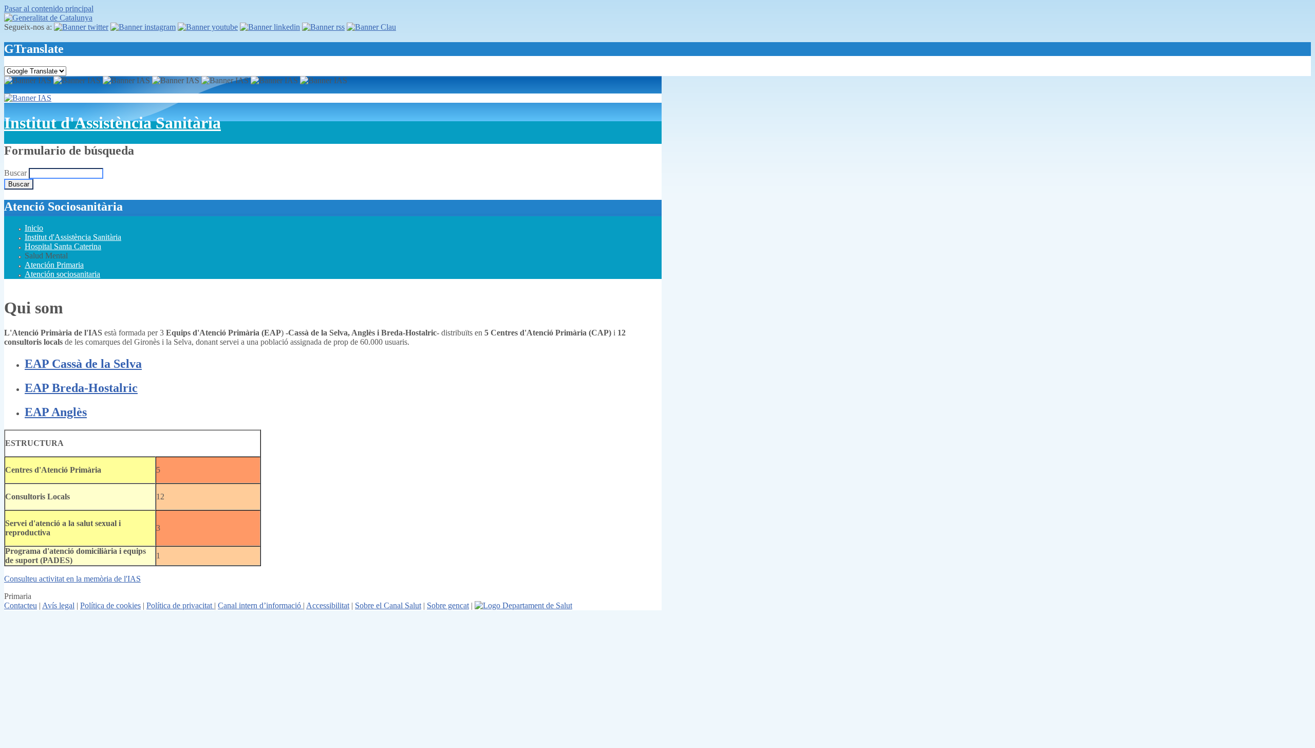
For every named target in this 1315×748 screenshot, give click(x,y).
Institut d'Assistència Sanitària (112, 123)
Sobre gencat (448, 605)
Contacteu (20, 605)
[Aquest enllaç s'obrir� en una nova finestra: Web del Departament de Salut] (523, 605)
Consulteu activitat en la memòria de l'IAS (72, 578)
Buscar (16, 173)
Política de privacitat (180, 605)
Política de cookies (110, 605)
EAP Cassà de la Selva (83, 363)
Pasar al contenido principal (48, 8)
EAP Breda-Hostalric (81, 388)
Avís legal (58, 605)
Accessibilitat (327, 605)
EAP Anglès (56, 412)
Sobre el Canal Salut (388, 605)
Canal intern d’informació (260, 605)
